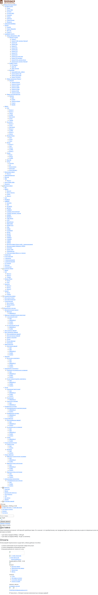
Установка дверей (9, 501)
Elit (10, 165)
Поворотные (10, 444)
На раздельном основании (14, 427)
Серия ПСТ (14, 53)
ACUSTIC (9, 203)
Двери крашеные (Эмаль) (14, 79)
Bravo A (11, 110)
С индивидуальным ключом (14, 480)
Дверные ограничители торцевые (16, 456)
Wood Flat (12, 168)
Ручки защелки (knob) (11, 442)
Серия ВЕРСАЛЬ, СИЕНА (18, 72)
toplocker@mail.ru (16, 559)
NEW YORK (10, 224)
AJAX (10, 318)
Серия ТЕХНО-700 (16, 74)
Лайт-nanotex (15, 68)
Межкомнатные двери (10, 5)
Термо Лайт (10, 249)
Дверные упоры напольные (14, 463)
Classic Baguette (11, 29)
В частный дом (9, 256)
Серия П (13, 39)
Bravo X (11, 111)
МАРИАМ (11, 70)
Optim (8, 194)
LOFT (8, 220)
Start (10, 146)
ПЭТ (8, 108)
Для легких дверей (12, 346)
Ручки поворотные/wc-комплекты (16, 379)
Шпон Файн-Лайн (9, 182)
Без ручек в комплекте (13, 358)
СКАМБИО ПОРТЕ (9, 34)
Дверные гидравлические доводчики (15, 315)
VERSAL (9, 242)
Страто (13, 103)
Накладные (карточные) (13, 389)
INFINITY (9, 217)
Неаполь (9, 18)
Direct (10, 139)
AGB (10, 348)
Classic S (9, 32)
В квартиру (8, 255)
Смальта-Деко (15, 86)
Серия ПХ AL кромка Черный (19, 61)
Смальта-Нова (15, 89)
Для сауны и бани (9, 298)
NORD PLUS (10, 225)
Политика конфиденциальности (18, 590)
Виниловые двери (10, 172)
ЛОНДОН (9, 248)
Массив (9, 160)
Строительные (9, 301)
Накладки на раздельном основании (17, 370)
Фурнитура (15, 570)
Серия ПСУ (14, 55)
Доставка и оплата (7, 509)
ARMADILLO (12, 313)
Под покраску (8, 494)
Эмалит (7, 291)
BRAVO (6, 106)
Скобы (8, 437)
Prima (10, 118)
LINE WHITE (10, 218)
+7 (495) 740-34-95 (6, 507)
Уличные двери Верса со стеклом (16, 253)
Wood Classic (12, 167)
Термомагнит (10, 251)
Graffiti (11, 115)
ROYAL (8, 232)
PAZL (8, 227)
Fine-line (11, 163)
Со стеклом (8, 263)
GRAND (9, 215)
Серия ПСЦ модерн (16, 58)
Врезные (9, 311)
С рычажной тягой (12, 317)
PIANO (8, 229)
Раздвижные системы (11, 406)
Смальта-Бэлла (15, 82)
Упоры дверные (9, 455)
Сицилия (9, 15)
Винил (8, 142)
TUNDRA (9, 239)
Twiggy (11, 120)
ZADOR (6, 25)
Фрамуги (9, 22)
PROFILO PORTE (13, 37)
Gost (10, 137)
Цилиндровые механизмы (12, 479)
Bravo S (11, 129)
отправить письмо (14, 586)
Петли (8, 339)
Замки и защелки (12, 337)
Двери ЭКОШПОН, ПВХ (13, 36)
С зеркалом (8, 258)
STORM (9, 236)
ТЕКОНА (11, 80)
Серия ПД (14, 42)
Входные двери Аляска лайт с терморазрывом (20, 244)
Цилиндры (10, 342)
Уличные (7, 265)
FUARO (11, 322)
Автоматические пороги (11, 310)
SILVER (9, 234)
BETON (9, 208)
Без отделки (10, 303)
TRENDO (9, 237)
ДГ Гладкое (14, 65)
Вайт (12, 98)
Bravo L (9, 287)
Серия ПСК (14, 49)
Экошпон (7, 184)
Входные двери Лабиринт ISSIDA (16, 246)
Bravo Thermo (11, 192)
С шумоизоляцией (10, 261)
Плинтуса (6, 487)
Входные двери (8, 186)
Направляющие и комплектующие (16, 408)
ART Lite (9, 30)
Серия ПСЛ (14, 51)
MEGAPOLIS (10, 222)
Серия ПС (14, 46)
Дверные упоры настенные (14, 472)
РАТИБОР (7, 199)
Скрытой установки (12, 401)
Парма (9, 17)
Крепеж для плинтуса (11, 492)
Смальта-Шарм (15, 92)
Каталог (4, 511)
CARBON (9, 210)
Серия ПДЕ (14, 44)
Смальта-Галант (15, 84)
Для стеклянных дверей (11, 332)
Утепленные (8, 267)
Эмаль (8, 153)
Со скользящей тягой (13, 325)
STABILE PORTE (13, 63)
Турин (8, 8)
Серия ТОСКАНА (16, 77)
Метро (13, 572)
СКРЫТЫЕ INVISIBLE (10, 23)
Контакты (5, 513)
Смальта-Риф (15, 91)
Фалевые (9, 449)
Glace (10, 141)
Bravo (10, 155)
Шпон (8, 161)
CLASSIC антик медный (13, 211)
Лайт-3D (13, 67)
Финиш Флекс (11, 136)
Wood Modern (13, 170)
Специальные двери (9, 296)
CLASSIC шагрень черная (14, 213)
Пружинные (10, 398)
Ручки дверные (11, 341)
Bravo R (9, 191)
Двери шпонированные (13, 94)
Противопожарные (10, 299)
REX (6, 187)
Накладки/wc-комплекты (11, 368)
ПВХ (6, 179)
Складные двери (8, 268)
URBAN (9, 241)
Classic (11, 113)
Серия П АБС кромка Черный (19, 41)
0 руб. (3, 518)
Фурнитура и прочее (10, 308)
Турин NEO (10, 10)
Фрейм (13, 105)
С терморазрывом (10, 260)
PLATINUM (10, 230)
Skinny (11, 134)
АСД (6, 198)
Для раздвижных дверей (14, 334)
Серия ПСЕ (14, 48)
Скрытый (7, 489)
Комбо (13, 99)
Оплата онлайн (16, 581)
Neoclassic (12, 117)
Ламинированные (10, 175)
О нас (13, 576)
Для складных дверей (11, 330)
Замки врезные (9, 344)
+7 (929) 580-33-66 (17, 507)
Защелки (7, 356)
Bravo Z (9, 196)
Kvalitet (9, 27)
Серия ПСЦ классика (17, 56)
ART (8, 205)
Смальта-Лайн (15, 87)
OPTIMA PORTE (9, 6)
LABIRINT (7, 201)
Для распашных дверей (13, 336)
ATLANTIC (9, 206)
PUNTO (11, 324)
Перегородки (10, 20)
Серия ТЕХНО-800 (16, 75)
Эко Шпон (10, 122)
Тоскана (9, 11)
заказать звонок (5, 521)
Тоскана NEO (10, 13)
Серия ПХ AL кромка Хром (18, 60)
